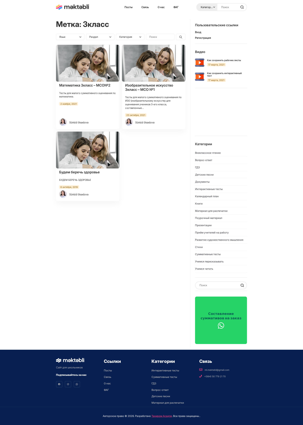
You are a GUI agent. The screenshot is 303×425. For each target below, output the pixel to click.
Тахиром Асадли (162, 416)
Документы (202, 181)
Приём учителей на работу (212, 232)
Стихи (199, 247)
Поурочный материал (208, 218)
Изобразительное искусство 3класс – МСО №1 (149, 87)
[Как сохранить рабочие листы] (199, 62)
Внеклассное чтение (208, 152)
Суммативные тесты (208, 254)
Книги (199, 203)
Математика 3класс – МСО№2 (84, 85)
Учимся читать (204, 268)
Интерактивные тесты (209, 189)
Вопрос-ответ (203, 160)
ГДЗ (197, 167)
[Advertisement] (221, 114)
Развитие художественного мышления (219, 239)
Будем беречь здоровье (79, 172)
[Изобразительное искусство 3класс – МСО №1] (153, 63)
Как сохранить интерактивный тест (224, 74)
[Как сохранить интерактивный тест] (199, 76)
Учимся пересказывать (209, 261)
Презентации (203, 225)
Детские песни (204, 174)
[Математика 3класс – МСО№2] (87, 63)
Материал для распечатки (211, 210)
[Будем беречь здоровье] (87, 150)
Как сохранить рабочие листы (224, 60)
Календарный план (207, 196)
